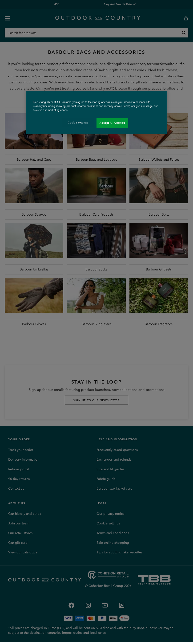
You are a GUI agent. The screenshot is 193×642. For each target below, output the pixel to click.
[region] (96, 112)
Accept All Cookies (112, 122)
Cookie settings (78, 122)
